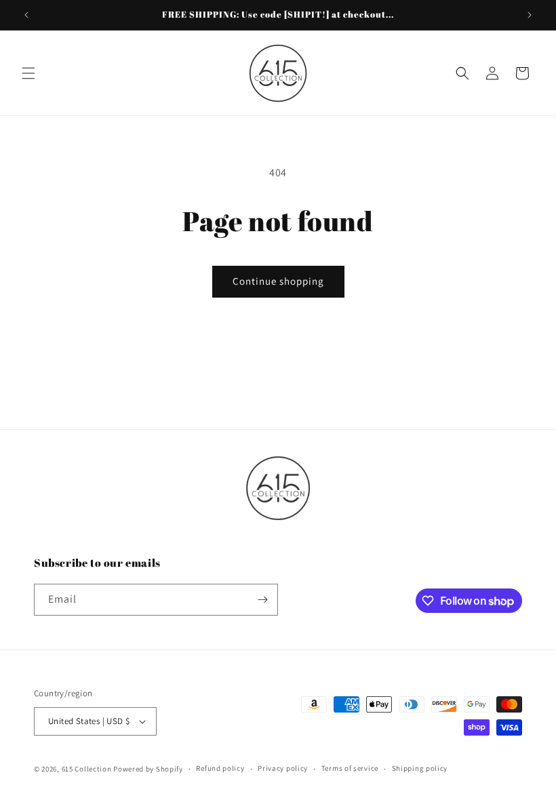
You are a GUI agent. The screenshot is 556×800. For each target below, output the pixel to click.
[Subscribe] (262, 600)
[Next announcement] (529, 15)
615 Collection (87, 769)
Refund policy (220, 768)
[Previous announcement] (26, 15)
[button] (28, 73)
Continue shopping (278, 281)
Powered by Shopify (148, 769)
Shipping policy (420, 768)
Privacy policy (283, 768)
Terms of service (349, 768)
